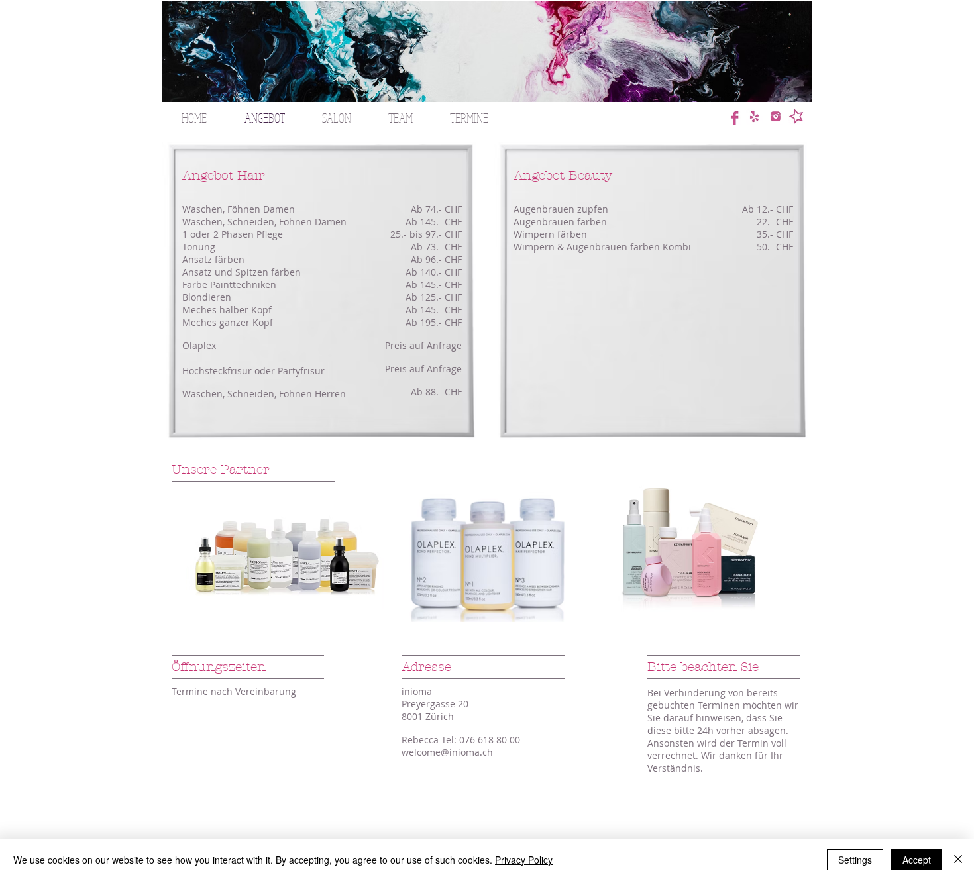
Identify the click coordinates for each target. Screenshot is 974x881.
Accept (916, 859)
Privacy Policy (524, 859)
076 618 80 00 (489, 739)
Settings (855, 859)
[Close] (958, 859)
